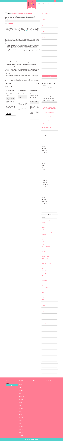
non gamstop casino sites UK (47, 232)
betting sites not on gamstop (47, 263)
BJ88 (43, 299)
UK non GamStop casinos (46, 237)
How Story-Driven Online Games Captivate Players (22, 92)
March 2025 (44, 171)
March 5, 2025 (9, 97)
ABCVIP (43, 227)
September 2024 (45, 184)
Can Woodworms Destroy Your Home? (48, 96)
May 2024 (20, 423)
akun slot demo (44, 280)
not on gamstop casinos (46, 254)
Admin (7, 98)
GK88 (43, 244)
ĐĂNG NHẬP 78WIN (45, 323)
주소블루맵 (43, 19)
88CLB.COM (44, 251)
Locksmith (9, 13)
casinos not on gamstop (46, 13)
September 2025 (21, 399)
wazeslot (43, 305)
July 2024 (43, 188)
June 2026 (20, 385)
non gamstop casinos (45, 229)
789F (43, 268)
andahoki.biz (44, 234)
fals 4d (43, 25)
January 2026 (44, 150)
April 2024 (43, 195)
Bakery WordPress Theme (28, 439)
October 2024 (44, 182)
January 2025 (21, 411)
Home (8, 4)
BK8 (42, 294)
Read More (9, 114)
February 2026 (44, 148)
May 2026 (20, 387)
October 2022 (44, 205)
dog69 (43, 297)
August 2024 (44, 186)
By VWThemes (36, 439)
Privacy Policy (12, 4)
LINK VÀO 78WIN (45, 329)
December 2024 (44, 178)
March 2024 (44, 197)
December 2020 (21, 433)
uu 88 (43, 253)
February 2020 (21, 435)
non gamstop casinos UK (46, 256)
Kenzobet (43, 317)
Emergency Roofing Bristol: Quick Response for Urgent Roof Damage (49, 108)
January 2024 (44, 201)
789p (43, 285)
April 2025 (43, 169)
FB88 (43, 266)
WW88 (43, 311)
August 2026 (44, 135)
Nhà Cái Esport (44, 107)
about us (18, 4)
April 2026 (43, 144)
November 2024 (44, 180)
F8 (42, 275)
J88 (42, 239)
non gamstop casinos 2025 (46, 220)
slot (42, 60)
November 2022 (44, 203)
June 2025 (44, 165)
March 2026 (44, 146)
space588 (43, 37)
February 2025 (21, 409)
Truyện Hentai (44, 270)
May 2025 (43, 167)
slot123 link (44, 273)
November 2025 (44, 154)
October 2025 (21, 397)
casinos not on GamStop (46, 246)
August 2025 (44, 161)
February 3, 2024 (33, 101)
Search (49, 70)
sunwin (43, 43)
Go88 (43, 31)
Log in (33, 382)
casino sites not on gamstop (46, 278)
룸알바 (27, 30)
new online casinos (45, 225)
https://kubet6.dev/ (45, 258)
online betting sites (45, 222)
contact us (23, 4)
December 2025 (44, 152)
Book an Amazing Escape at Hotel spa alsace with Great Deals (48, 122)
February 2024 (44, 199)
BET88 (43, 282)
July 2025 (43, 163)
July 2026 (43, 137)
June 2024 (20, 421)
